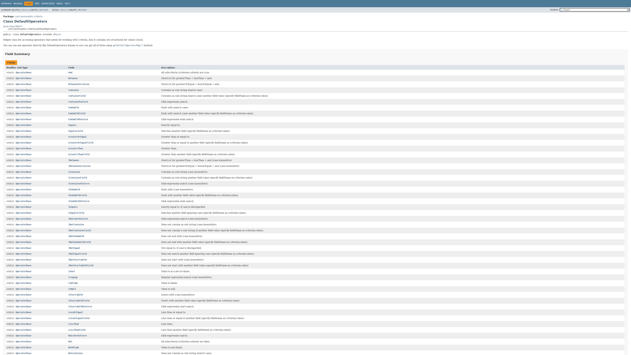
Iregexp (73, 277)
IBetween (73, 160)
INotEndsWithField (79, 242)
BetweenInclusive (78, 84)
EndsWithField (76, 113)
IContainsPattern (78, 183)
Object (57, 34)
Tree (37, 3)
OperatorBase (23, 72)
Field (24, 10)
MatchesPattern (77, 335)
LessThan (73, 324)
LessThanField (76, 330)
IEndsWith (74, 189)
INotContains (76, 224)
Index (60, 3)
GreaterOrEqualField (80, 142)
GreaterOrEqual (77, 136)
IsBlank (73, 283)
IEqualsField (76, 213)
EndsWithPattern (78, 119)
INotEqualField (77, 253)
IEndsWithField (77, 195)
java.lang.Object (12, 26)
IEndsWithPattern (78, 201)
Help (67, 3)
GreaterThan (75, 148)
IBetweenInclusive (79, 166)
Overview (6, 3)
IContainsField (77, 177)
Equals (72, 125)
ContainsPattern (78, 101)
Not (70, 341)
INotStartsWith (77, 259)
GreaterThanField (78, 154)
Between (73, 78)
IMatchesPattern (78, 218)
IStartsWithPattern (80, 306)
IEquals (73, 207)
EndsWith (73, 107)
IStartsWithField (78, 300)
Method (43, 10)
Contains (73, 90)
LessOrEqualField (78, 318)
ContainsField (76, 96)
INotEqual (74, 248)
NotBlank (73, 347)
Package (18, 3)
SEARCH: (554, 10)
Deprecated (48, 3)
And (70, 72)
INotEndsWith (76, 236)
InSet (71, 271)
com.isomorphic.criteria (28, 16)
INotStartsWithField (80, 265)
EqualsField (75, 131)
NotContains (75, 353)
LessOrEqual (75, 312)
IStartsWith (75, 294)
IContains (74, 172)
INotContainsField (79, 230)
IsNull (72, 289)
